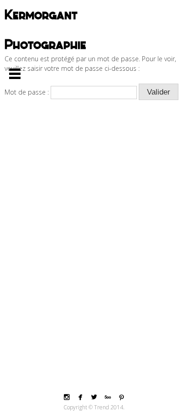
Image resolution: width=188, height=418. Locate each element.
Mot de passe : (28, 92)
